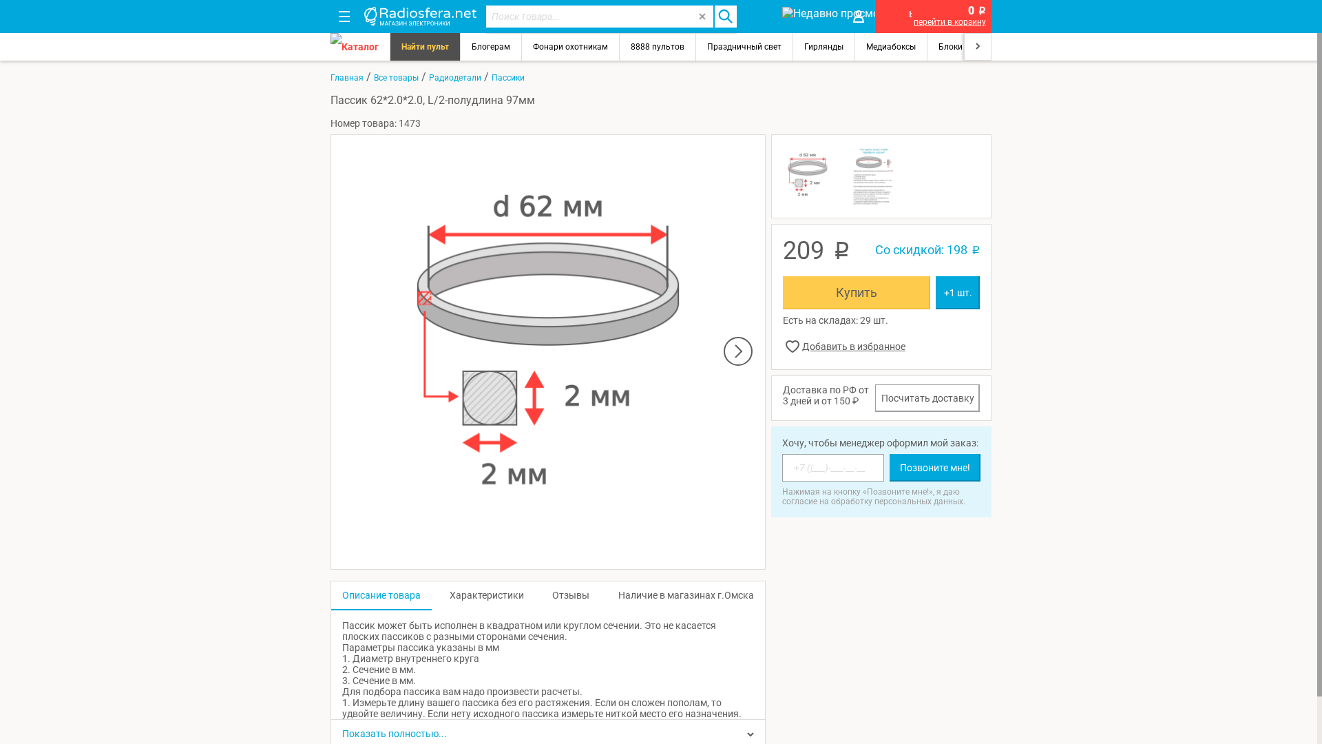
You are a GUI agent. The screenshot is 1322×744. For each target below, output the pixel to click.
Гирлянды (823, 47)
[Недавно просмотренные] (808, 16)
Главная (347, 78)
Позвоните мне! (935, 467)
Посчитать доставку (927, 398)
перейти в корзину (950, 22)
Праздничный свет (744, 47)
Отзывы (570, 595)
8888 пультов (657, 47)
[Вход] (858, 16)
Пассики (508, 78)
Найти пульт (425, 47)
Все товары (396, 78)
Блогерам (491, 47)
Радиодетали (455, 78)
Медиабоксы (891, 47)
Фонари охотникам (570, 47)
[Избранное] (758, 16)
